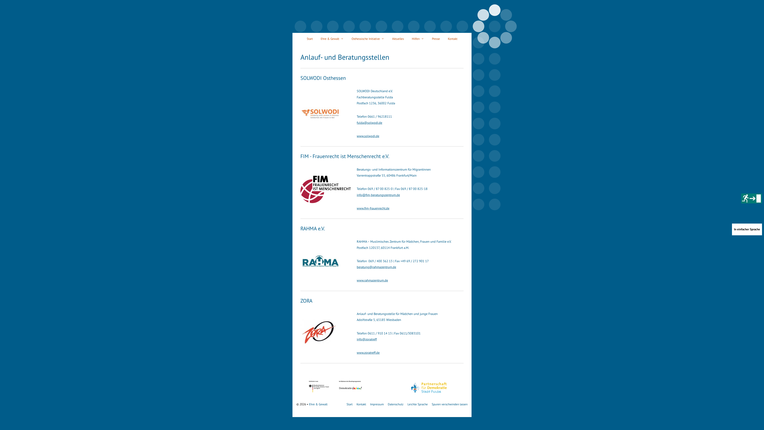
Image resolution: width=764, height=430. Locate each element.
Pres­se (436, 39)
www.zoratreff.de (368, 353)
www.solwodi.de (368, 136)
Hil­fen (416, 39)
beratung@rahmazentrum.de (376, 267)
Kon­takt (452, 39)
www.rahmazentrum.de (372, 280)
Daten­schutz (395, 404)
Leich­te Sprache (417, 404)
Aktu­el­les (398, 39)
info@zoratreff (367, 339)
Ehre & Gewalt (330, 39)
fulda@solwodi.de (369, 123)
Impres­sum (377, 404)
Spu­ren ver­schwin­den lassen (450, 404)
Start (310, 39)
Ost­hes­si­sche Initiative (366, 39)
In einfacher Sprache (747, 229)
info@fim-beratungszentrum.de (378, 195)
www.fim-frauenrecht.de (373, 208)
